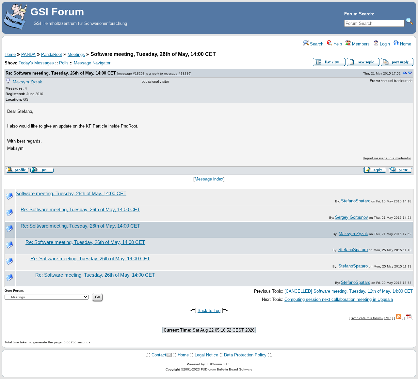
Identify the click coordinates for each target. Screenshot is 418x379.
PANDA (28, 54)
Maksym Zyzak (27, 81)
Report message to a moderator (387, 158)
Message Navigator (92, 62)
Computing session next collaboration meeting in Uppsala (338, 299)
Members (360, 44)
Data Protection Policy (245, 355)
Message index (209, 179)
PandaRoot (51, 54)
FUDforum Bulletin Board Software (226, 369)
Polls (64, 62)
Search (316, 44)
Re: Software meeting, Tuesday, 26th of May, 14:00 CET (61, 73)
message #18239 (177, 73)
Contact (159, 355)
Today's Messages (36, 62)
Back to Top (209, 310)
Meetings (76, 54)
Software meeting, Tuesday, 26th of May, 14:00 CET (71, 193)
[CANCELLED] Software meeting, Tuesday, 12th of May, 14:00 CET (348, 291)
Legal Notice (206, 355)
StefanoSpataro (355, 200)
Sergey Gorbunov (351, 217)
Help (337, 44)
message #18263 (131, 73)
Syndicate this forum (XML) (371, 318)
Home (405, 44)
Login (384, 44)
